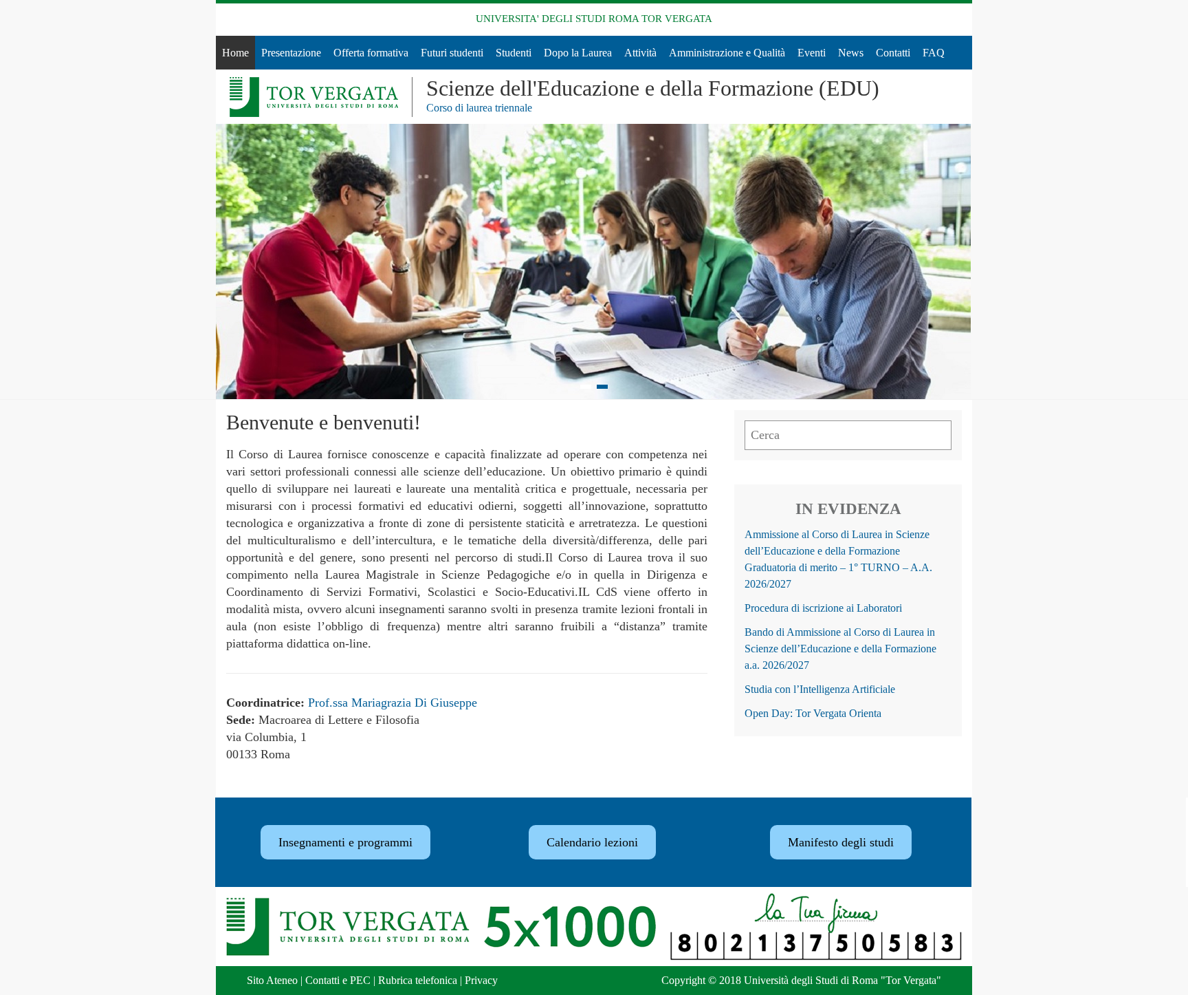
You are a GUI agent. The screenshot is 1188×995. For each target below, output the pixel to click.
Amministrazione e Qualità (727, 52)
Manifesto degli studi (841, 842)
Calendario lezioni (592, 842)
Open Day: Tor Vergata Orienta (813, 713)
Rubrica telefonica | (421, 980)
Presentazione (291, 52)
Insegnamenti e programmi (345, 842)
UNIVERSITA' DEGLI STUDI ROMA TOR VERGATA (594, 18)
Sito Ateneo (272, 980)
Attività (640, 52)
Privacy (481, 980)
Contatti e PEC (338, 980)
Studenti (513, 52)
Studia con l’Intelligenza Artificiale (820, 689)
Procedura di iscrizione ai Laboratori (823, 608)
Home (235, 52)
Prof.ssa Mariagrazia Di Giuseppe (392, 702)
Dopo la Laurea (578, 52)
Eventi (812, 52)
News (851, 52)
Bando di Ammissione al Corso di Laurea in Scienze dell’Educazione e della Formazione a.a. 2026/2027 (840, 648)
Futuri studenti (452, 52)
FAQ (934, 52)
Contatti (893, 52)
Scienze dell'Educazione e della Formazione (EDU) (652, 88)
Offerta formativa (370, 52)
